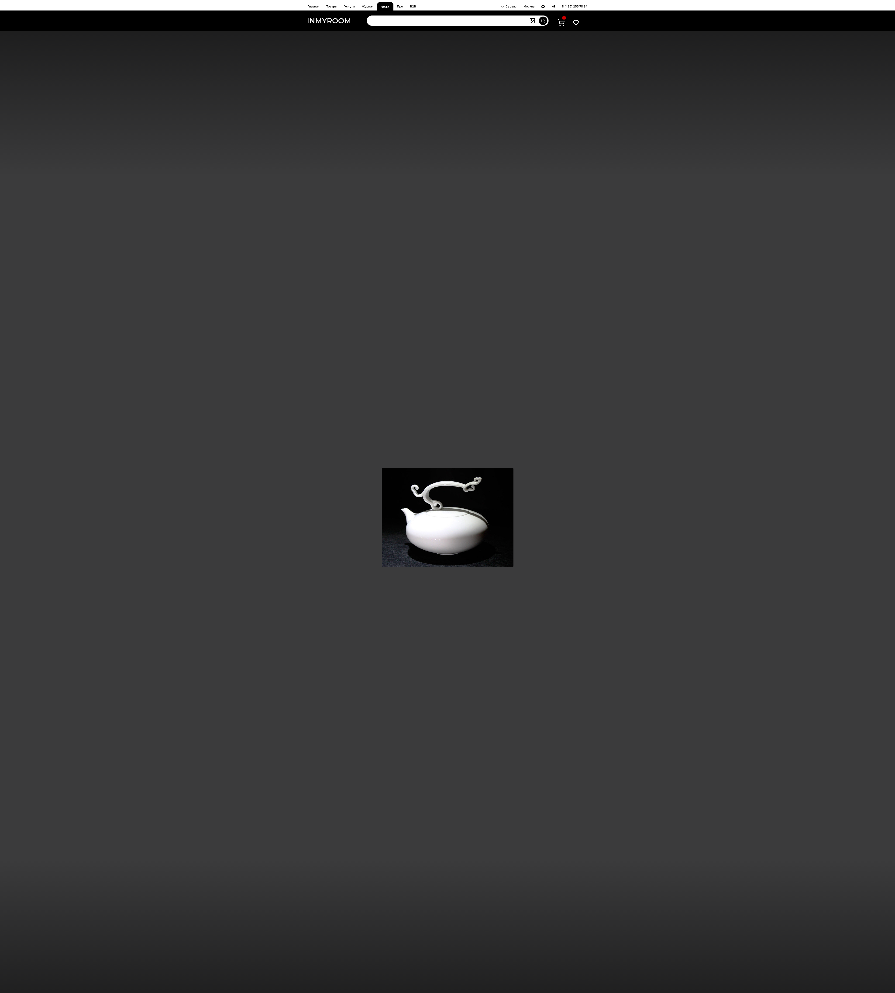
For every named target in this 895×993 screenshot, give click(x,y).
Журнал (368, 6)
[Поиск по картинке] (532, 21)
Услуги (349, 6)
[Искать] (543, 21)
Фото (385, 7)
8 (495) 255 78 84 (574, 6)
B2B (413, 6)
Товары (331, 6)
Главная (313, 6)
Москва (528, 6)
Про (400, 6)
